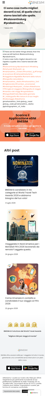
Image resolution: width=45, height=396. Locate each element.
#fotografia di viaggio (31, 89)
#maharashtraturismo (23, 74)
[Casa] (36, 2)
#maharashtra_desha (12, 81)
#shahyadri (7, 69)
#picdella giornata (27, 94)
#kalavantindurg (10, 66)
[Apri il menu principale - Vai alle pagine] (4, 2)
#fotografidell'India (11, 94)
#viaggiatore (8, 76)
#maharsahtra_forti (30, 81)
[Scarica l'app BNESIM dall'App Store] (12, 134)
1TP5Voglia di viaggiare (12, 89)
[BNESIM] (22, 350)
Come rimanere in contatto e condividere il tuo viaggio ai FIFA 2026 (22, 301)
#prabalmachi (23, 66)
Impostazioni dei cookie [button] (12, 391)
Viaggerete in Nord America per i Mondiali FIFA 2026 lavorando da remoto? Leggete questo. (22, 246)
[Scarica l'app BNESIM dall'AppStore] (14, 368)
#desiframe (35, 86)
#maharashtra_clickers (13, 71)
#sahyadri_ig (18, 69)
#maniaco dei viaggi (11, 91)
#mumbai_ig (28, 71)
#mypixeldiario (27, 91)
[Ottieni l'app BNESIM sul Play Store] (32, 134)
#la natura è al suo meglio (28, 96)
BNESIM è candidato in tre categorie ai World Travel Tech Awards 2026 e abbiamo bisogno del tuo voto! (21, 194)
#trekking (34, 66)
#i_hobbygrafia (9, 96)
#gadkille (18, 76)
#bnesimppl (8, 86)
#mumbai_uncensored (25, 84)
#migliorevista (9, 84)
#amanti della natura (32, 76)
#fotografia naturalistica (13, 79)
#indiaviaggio (9, 99)
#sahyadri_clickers (21, 86)
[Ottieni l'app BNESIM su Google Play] (31, 368)
